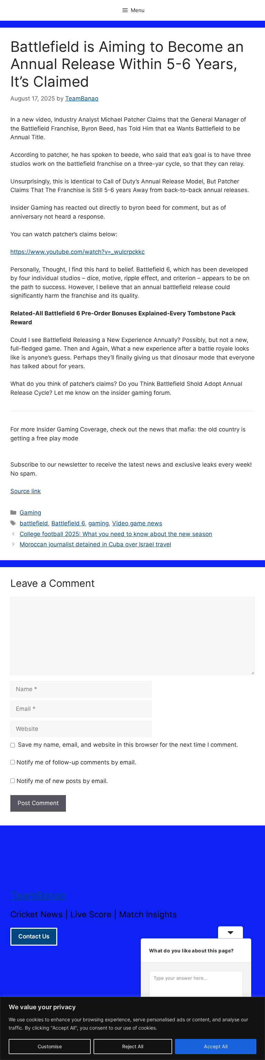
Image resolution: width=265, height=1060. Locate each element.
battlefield (34, 523)
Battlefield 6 (68, 523)
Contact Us (33, 936)
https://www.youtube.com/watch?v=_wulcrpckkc (77, 251)
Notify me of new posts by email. (62, 780)
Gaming (30, 512)
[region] (132, 1028)
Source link (25, 491)
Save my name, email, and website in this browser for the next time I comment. (128, 744)
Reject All (132, 1046)
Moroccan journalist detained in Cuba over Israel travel (95, 544)
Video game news (137, 523)
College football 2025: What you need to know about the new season (116, 534)
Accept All (215, 1046)
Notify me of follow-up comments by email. (76, 762)
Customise (50, 1046)
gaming (98, 523)
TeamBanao (38, 895)
